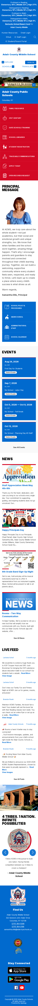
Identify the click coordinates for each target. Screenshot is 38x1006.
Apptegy (23, 1003)
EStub (8, 37)
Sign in (30, 62)
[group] (19, 853)
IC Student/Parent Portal (16, 41)
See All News (19, 638)
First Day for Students (14, 368)
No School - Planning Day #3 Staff (19, 433)
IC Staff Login (20, 37)
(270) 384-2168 (18, 926)
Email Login (26, 33)
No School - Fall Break (15, 412)
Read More (25, 673)
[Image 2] (6, 85)
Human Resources (10, 33)
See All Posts (19, 779)
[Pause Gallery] (34, 85)
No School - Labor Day (15, 390)
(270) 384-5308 (18, 924)
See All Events (19, 447)
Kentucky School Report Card (17, 24)
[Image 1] (3, 85)
